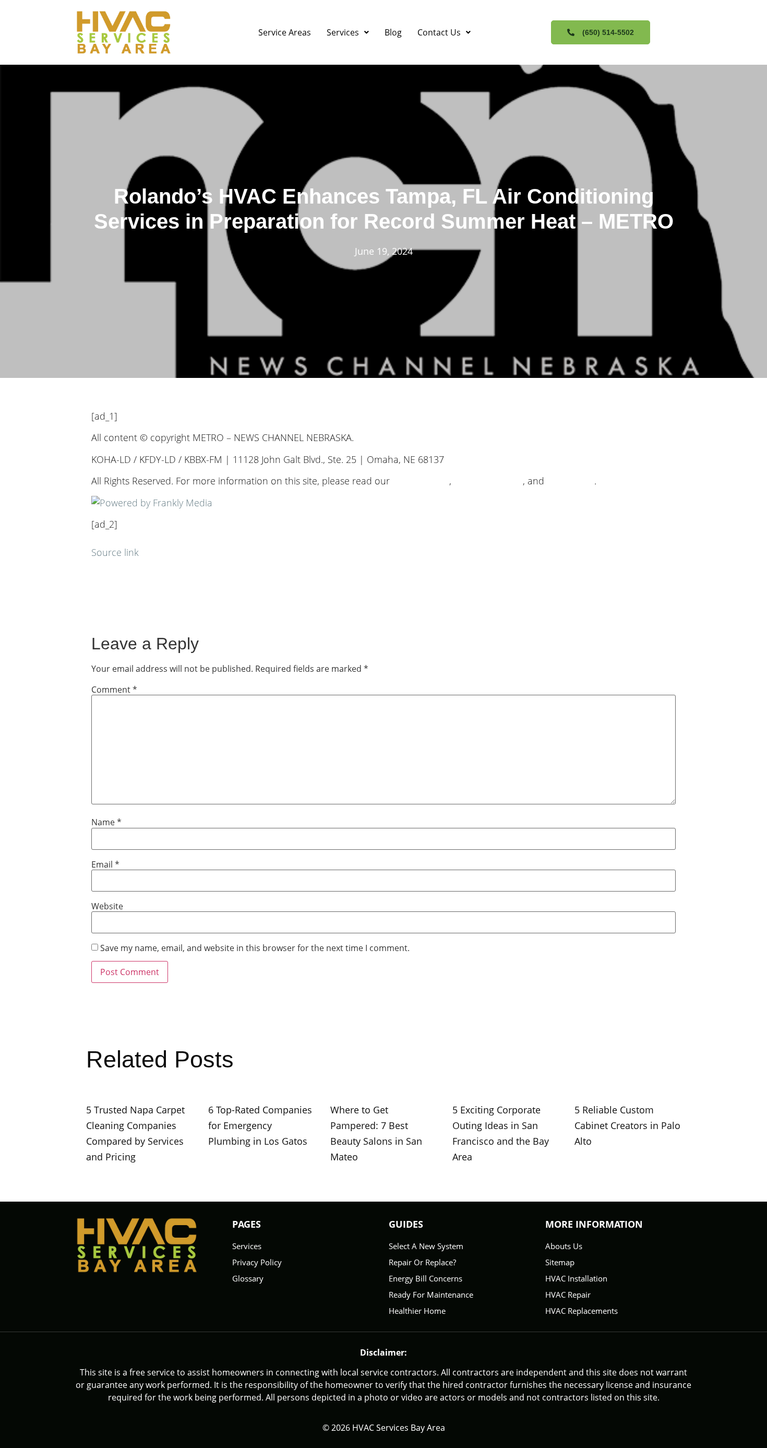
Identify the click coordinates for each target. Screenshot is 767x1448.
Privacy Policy (420, 480)
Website (107, 906)
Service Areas (284, 32)
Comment (114, 689)
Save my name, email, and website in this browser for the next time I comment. (255, 948)
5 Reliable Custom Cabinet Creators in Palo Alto (627, 1125)
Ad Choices (570, 480)
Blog (393, 32)
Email (105, 864)
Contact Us (439, 32)
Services (343, 32)
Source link (115, 552)
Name (106, 822)
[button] (348, 32)
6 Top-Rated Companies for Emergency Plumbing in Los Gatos (260, 1125)
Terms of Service (488, 480)
